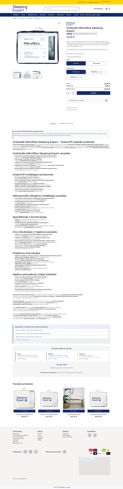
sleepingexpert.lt (68, 367)
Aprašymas (53, 123)
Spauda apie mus (18, 443)
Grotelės (40, 437)
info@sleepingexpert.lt (56, 367)
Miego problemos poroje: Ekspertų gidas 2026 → (29, 336)
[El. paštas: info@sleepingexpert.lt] (95, 435)
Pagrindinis (16, 433)
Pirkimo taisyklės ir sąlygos (20, 435)
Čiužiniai (40, 433)
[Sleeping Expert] (71, 24)
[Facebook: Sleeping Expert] (25, 451)
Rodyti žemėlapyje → (22, 358)
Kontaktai (15, 440)
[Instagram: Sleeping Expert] (30, 451)
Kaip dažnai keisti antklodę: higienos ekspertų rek (93, 49)
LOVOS (23, 14)
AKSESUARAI (60, 14)
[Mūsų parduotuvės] (64, 451)
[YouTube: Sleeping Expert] (36, 451)
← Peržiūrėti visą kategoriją (22, 339)
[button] (59, 23)
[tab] (53, 123)
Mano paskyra (66, 435)
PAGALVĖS (51, 14)
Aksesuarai (29, 18)
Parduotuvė (22, 18)
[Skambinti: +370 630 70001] (89, 435)
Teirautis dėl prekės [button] (76, 100)
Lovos (39, 435)
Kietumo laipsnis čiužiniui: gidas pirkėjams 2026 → (29, 330)
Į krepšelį (93, 93)
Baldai (39, 440)
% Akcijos (76, 14)
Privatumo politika (18, 437)
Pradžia (15, 18)
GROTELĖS (43, 14)
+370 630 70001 (61, 365)
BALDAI (69, 14)
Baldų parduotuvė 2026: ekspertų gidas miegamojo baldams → (34, 333)
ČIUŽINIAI (15, 14)
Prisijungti (65, 433)
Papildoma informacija (66, 123)
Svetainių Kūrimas (105, 478)
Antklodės (37, 18)
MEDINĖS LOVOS (32, 14)
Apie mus (15, 441)
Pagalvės (40, 438)
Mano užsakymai (67, 437)
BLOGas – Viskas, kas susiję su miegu (90, 14)
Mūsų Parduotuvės (18, 438)
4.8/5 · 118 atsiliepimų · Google (61, 487)
